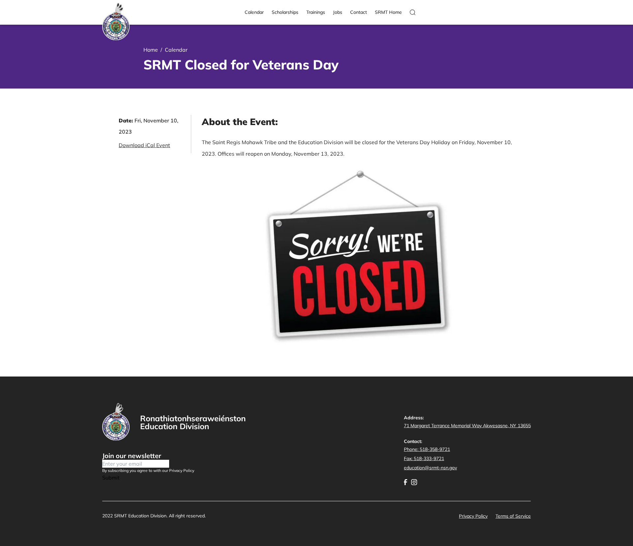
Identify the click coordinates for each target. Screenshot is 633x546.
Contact (358, 12)
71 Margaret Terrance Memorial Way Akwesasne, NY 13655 (467, 426)
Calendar (254, 12)
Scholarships (285, 12)
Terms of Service (513, 516)
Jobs (337, 12)
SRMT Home (388, 12)
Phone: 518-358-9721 (427, 449)
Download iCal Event (144, 145)
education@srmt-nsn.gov (430, 468)
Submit (111, 477)
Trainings (315, 12)
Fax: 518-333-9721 (424, 458)
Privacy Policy (473, 516)
